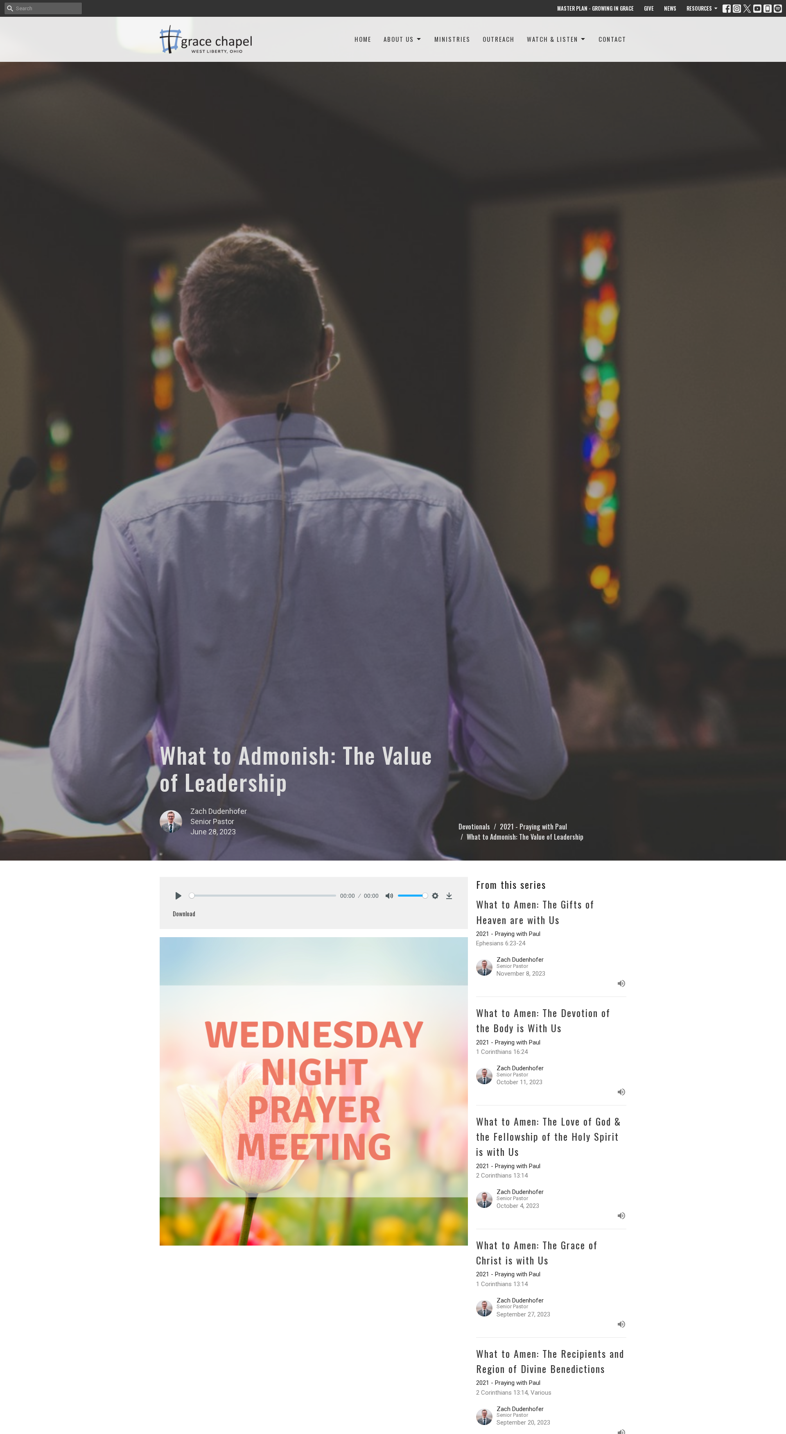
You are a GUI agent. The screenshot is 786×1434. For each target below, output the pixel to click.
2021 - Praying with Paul (533, 826)
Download (184, 913)
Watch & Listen (552, 38)
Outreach (499, 38)
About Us (399, 38)
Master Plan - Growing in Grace (595, 8)
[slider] (262, 895)
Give (649, 8)
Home (363, 38)
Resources (699, 8)
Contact (612, 38)
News (670, 8)
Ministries (452, 38)
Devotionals (474, 826)
